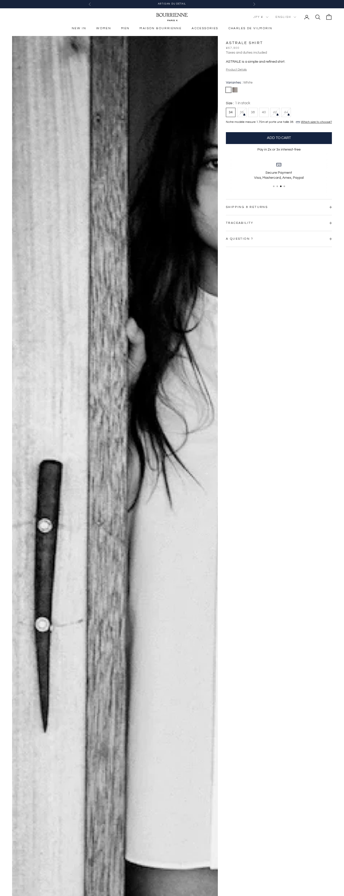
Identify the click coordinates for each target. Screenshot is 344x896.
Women (103, 28)
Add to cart (279, 138)
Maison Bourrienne (161, 28)
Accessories (205, 28)
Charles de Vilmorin (250, 28)
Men (125, 28)
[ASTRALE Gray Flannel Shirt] (234, 89)
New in (79, 28)
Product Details (236, 69)
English (283, 17)
